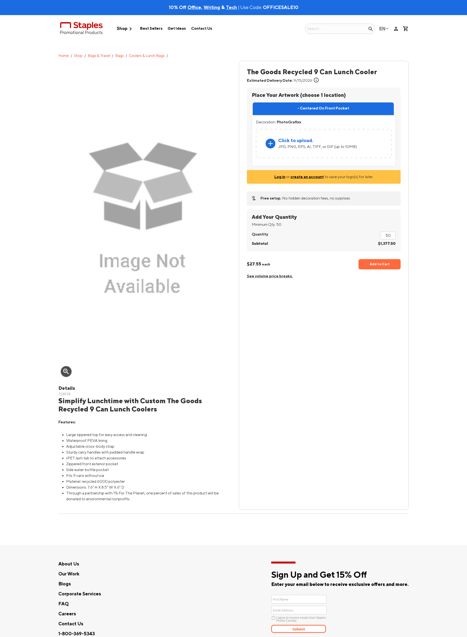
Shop (125, 29)
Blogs (64, 584)
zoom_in (66, 371)
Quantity (260, 234)
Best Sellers (151, 28)
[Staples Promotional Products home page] (81, 29)
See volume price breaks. (270, 276)
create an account (307, 177)
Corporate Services (79, 594)
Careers (67, 613)
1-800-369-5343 (76, 633)
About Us (68, 564)
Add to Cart (380, 264)
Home (63, 56)
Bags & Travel (99, 56)
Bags (119, 56)
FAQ (63, 603)
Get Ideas (177, 28)
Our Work (68, 574)
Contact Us (201, 28)
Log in (279, 177)
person (396, 29)
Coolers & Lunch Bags (147, 56)
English (382, 28)
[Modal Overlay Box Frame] (316, 613)
